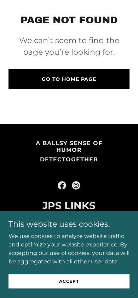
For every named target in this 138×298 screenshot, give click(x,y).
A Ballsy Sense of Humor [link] (69, 146)
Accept (69, 281)
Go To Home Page (69, 79)
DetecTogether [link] (69, 159)
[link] (62, 185)
